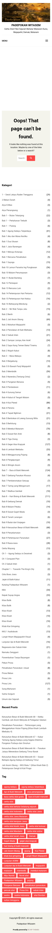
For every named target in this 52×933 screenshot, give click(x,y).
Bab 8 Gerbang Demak (12, 501)
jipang (27, 851)
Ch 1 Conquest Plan (10, 559)
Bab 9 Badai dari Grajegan (13, 522)
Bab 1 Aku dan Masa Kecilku (14, 236)
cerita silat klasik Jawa (14, 826)
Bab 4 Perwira (8, 408)
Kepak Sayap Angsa (11, 595)
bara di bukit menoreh (38, 797)
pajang (30, 880)
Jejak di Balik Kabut (11, 579)
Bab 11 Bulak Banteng (12, 278)
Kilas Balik (6, 600)
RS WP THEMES (33, 930)
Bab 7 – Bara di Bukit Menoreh (15, 470)
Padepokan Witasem (26, 25)
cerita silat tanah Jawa (14, 836)
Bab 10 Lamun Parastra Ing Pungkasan (19, 267)
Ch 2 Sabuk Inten (9, 564)
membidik (21, 870)
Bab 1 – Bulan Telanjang (13, 215)
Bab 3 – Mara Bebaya (11, 356)
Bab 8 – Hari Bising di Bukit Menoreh (18, 496)
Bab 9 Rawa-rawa (10, 543)
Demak (32, 836)
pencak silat (9, 890)
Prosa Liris (6, 678)
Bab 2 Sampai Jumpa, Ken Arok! (16, 340)
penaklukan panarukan (35, 885)
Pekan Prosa (7, 663)
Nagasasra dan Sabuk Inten (14, 647)
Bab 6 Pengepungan (11, 460)
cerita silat (8, 801)
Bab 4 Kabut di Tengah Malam (15, 397)
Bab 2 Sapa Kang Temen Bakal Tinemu (19, 345)
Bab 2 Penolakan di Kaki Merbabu (17, 330)
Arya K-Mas (7, 205)
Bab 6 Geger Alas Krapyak (13, 444)
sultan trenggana (11, 900)
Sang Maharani (9, 689)
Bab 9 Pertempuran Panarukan (15, 538)
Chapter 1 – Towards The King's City (18, 569)
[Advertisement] (26, 73)
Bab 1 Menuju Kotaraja (12, 252)
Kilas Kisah (7, 611)
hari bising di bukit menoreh (16, 846)
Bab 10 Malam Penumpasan (14, 272)
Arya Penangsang (10, 210)
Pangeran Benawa (12, 885)
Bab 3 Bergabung (9, 361)
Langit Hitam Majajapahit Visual (16, 637)
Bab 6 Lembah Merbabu (12, 449)
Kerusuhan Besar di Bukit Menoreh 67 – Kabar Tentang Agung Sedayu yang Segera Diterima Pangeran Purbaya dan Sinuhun (22, 740)
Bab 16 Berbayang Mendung (14, 304)
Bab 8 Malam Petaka (11, 507)
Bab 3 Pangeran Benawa (13, 382)
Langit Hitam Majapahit (36, 856)
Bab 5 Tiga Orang (10, 439)
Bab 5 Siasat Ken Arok (12, 434)
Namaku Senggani (10, 652)
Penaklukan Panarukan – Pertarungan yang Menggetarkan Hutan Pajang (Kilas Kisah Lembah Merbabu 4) (24, 728)
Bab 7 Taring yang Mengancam (16, 486)
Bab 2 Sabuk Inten (10, 335)
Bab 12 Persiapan (10, 283)
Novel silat (24, 875)
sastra (7, 895)
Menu (4, 41)
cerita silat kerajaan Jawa (15, 821)
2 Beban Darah (8, 200)
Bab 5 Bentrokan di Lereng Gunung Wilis (20, 418)
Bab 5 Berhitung (9, 423)
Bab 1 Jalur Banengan (12, 246)
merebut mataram (39, 870)
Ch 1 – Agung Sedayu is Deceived (17, 553)
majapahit (40, 865)
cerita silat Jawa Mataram (15, 816)
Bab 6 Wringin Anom (11, 465)
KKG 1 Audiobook (10, 631)
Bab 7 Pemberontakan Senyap (15, 481)
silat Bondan (39, 895)
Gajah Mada (9, 841)
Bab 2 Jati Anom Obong (12, 319)
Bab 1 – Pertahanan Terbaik (14, 220)
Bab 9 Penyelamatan (11, 533)
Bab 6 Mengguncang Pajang (14, 455)
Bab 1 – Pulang (9, 226)
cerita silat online (34, 831)
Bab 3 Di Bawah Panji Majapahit (16, 366)
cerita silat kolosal (37, 826)
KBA (4, 590)
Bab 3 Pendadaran (10, 387)
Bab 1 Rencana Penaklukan (14, 257)
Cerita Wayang (8, 548)
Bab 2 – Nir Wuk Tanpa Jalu (14, 309)
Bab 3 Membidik (9, 371)
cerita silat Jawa (34, 811)
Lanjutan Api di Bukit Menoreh (15, 642)
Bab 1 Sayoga (8, 262)
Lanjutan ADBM (11, 861)
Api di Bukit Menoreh (13, 792)
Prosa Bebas (7, 673)
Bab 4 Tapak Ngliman (11, 413)
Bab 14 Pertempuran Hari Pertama (17, 293)
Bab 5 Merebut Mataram (13, 429)
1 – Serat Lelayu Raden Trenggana (17, 194)
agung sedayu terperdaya (32, 787)
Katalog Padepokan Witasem (15, 585)
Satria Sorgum (8, 694)
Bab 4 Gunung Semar (11, 392)
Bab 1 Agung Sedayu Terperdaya (16, 231)
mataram (8, 870)
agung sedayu (10, 787)
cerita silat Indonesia (13, 811)
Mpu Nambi (9, 875)
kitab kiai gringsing (12, 856)
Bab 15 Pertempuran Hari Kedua (16, 298)
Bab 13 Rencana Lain (11, 288)
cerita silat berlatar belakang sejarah (20, 806)
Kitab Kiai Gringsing (11, 626)
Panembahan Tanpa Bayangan (16, 657)
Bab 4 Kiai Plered (9, 403)
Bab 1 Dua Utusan (10, 241)
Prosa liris (24, 890)
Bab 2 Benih (7, 314)
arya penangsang (35, 792)
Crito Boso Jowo (9, 574)
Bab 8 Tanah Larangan (12, 517)
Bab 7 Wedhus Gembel (12, 491)
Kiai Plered (39, 851)
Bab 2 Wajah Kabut (10, 351)
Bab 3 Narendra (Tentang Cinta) (16, 377)
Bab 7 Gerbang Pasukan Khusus (16, 475)
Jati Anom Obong (12, 851)
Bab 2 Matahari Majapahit (13, 325)
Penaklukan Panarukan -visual (15, 668)
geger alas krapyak (28, 841)
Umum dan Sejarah (10, 699)
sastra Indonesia (21, 895)
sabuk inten (38, 890)
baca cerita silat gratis (14, 797)
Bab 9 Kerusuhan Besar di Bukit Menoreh (20, 527)
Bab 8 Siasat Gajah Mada (13, 512)
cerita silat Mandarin (13, 831)
